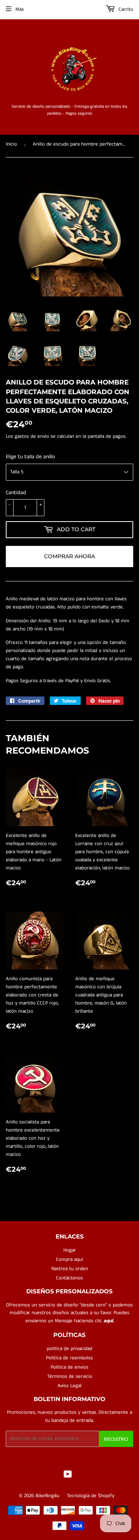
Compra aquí (69, 1259)
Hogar (69, 1250)
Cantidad (16, 492)
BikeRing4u (47, 1495)
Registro (116, 1439)
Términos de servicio (69, 1376)
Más (19, 9)
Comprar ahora (69, 556)
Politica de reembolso (69, 1358)
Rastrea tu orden (69, 1268)
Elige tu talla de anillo (30, 457)
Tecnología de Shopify (90, 1495)
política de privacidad (69, 1348)
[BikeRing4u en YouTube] (68, 1475)
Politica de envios (69, 1367)
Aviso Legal (69, 1385)
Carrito (125, 9)
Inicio (11, 144)
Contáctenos (69, 1278)
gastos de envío (32, 436)
